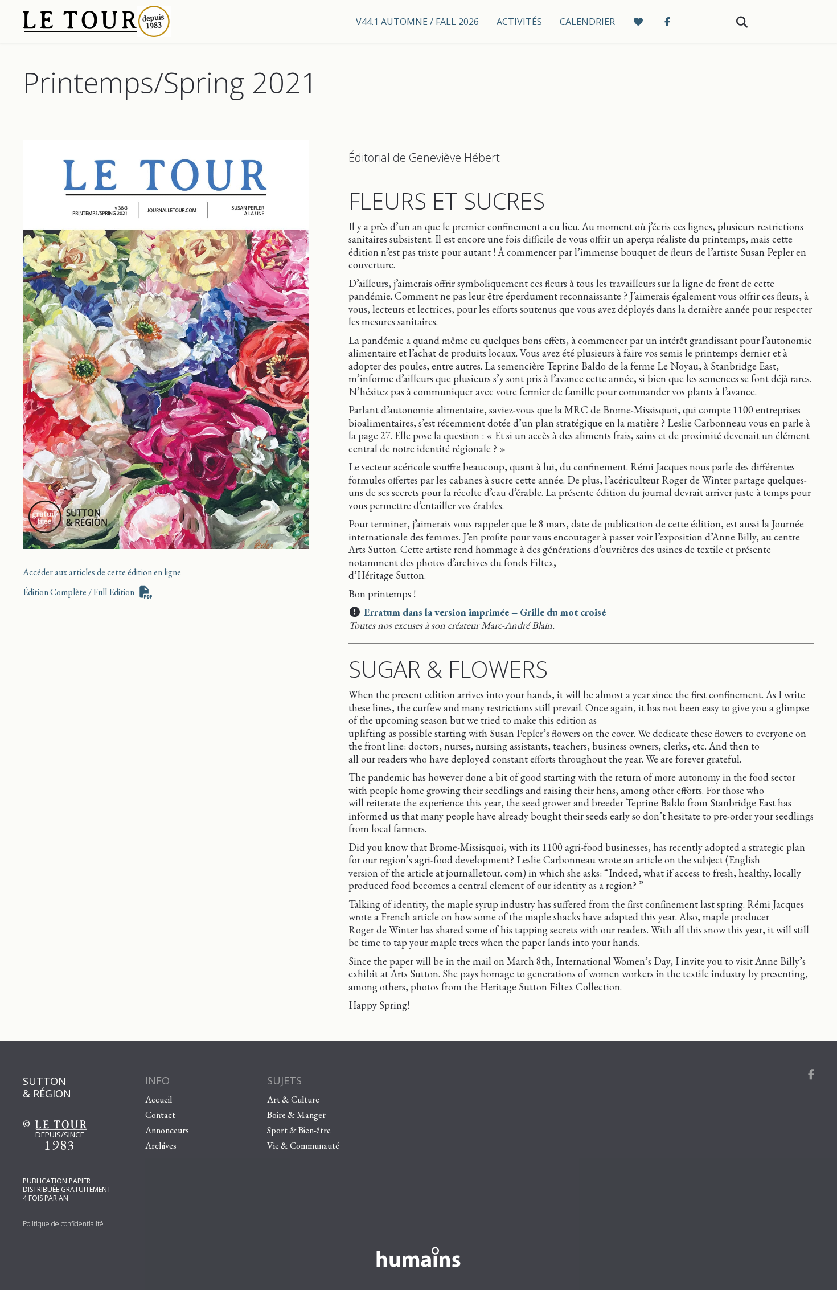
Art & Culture (293, 1099)
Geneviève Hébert (454, 157)
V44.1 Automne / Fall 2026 (417, 21)
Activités (519, 21)
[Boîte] (119, 21)
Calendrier (587, 21)
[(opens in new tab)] (166, 342)
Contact (160, 1115)
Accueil (158, 1099)
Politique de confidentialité (63, 1223)
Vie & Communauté (303, 1146)
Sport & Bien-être (299, 1130)
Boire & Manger (296, 1115)
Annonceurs (167, 1130)
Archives (161, 1146)
